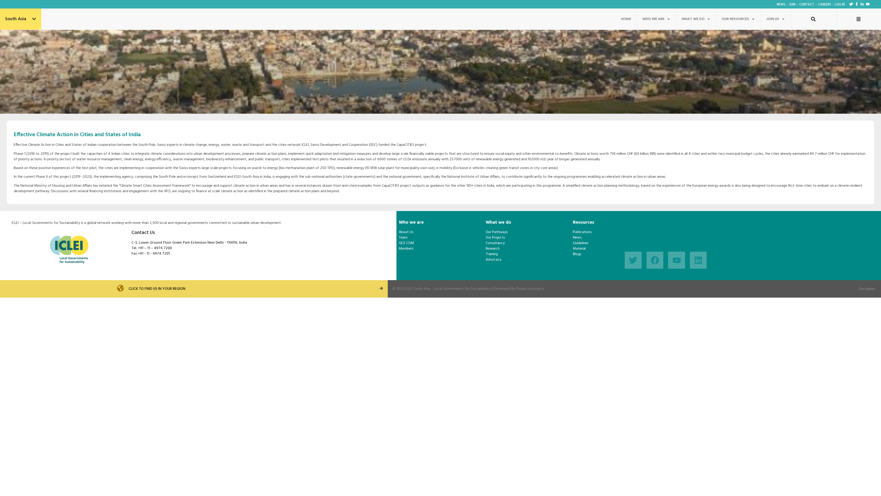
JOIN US (772, 19)
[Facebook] (655, 260)
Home (626, 19)
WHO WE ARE (653, 19)
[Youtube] (868, 4)
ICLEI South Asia (417, 289)
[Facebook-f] (857, 4)
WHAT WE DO (693, 19)
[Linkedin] (698, 260)
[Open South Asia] (34, 19)
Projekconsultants (530, 289)
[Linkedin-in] (862, 4)
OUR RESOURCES (735, 19)
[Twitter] (851, 4)
